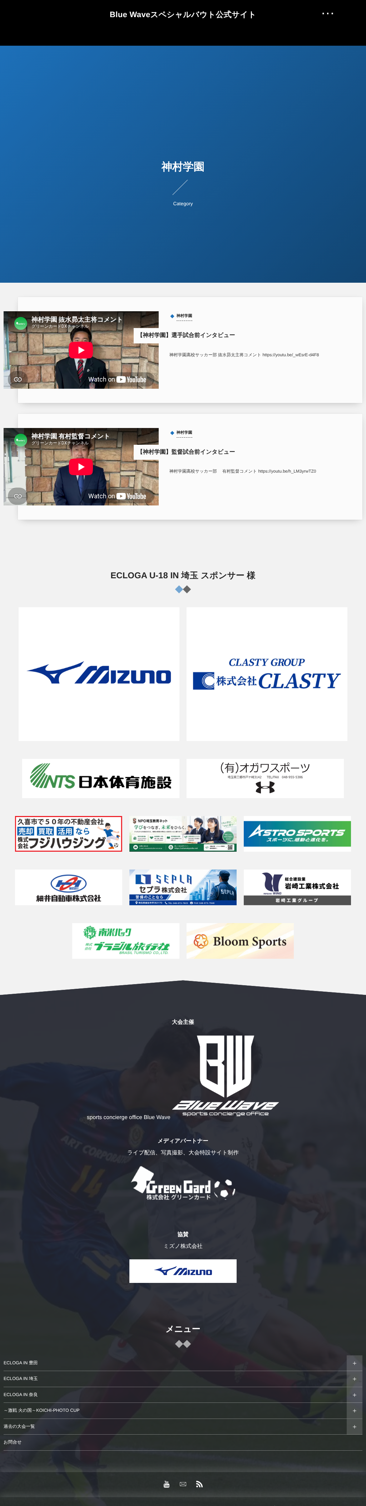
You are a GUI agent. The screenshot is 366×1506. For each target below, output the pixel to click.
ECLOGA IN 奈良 (21, 1394)
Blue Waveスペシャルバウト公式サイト (183, 15)
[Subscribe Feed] (199, 1484)
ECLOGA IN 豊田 (21, 1362)
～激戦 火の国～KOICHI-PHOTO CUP (42, 1410)
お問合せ (13, 1442)
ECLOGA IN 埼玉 (21, 1378)
